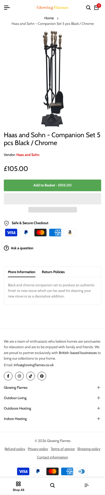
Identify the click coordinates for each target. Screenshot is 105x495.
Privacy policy (38, 449)
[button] (52, 198)
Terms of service (63, 449)
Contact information (52, 457)
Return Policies (53, 272)
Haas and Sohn (28, 154)
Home (49, 18)
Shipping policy (88, 449)
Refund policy (15, 449)
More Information (21, 272)
